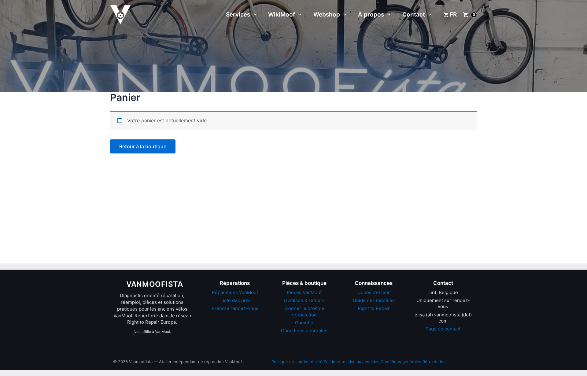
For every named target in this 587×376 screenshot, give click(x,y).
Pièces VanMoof (304, 292)
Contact (413, 14)
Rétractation (434, 361)
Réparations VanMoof (235, 292)
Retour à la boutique (142, 146)
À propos (371, 14)
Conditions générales (304, 331)
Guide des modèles (374, 300)
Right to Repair (374, 308)
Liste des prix (234, 300)
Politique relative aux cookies (351, 361)
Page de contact (443, 329)
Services (238, 14)
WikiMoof (281, 14)
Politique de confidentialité (297, 361)
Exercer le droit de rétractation (304, 311)
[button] (253, 14)
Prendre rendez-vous (235, 308)
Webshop (326, 14)
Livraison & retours (304, 300)
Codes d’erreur (373, 292)
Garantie (304, 323)
